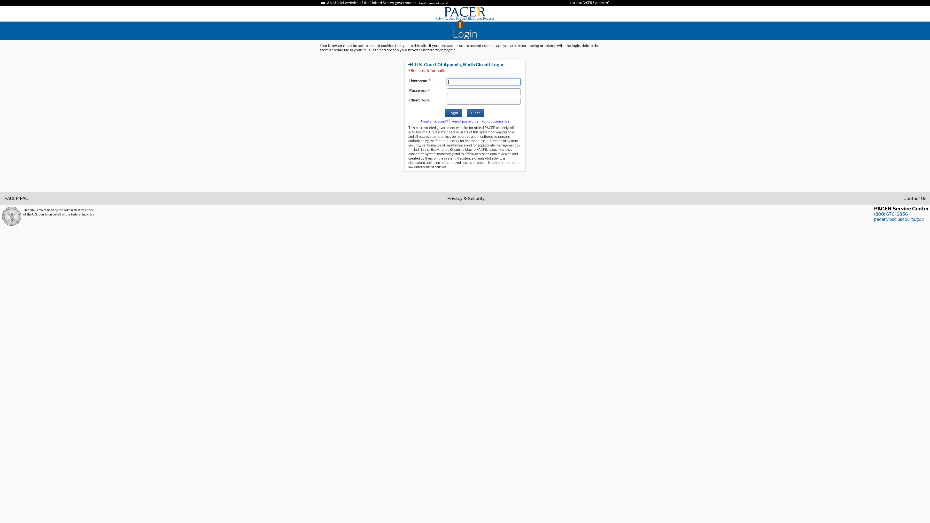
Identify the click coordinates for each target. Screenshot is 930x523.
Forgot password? (464, 121)
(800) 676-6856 (891, 214)
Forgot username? (495, 121)
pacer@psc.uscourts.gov (899, 219)
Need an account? (434, 121)
